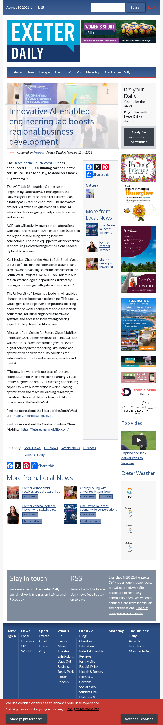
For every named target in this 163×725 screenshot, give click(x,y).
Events (62, 641)
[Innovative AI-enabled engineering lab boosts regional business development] (90, 193)
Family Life (87, 661)
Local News (32, 448)
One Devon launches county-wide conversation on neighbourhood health (97, 509)
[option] (119, 31)
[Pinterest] (105, 167)
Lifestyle (44, 72)
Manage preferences (26, 719)
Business (89, 448)
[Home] (44, 41)
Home (18, 72)
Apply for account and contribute (139, 137)
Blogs (83, 636)
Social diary (87, 687)
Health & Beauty (91, 521)
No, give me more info (83, 709)
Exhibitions (66, 656)
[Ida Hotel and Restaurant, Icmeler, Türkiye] (138, 324)
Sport (59, 72)
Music (62, 646)
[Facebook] (89, 167)
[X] (97, 167)
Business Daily (34, 455)
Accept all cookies (139, 719)
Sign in (11, 636)
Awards (134, 641)
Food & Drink (88, 666)
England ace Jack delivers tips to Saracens (133, 458)
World (26, 651)
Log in (152, 7)
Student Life (88, 692)
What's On (74, 72)
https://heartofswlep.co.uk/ (34, 416)
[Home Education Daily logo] (138, 377)
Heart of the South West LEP (36, 163)
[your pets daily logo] (138, 361)
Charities (106, 496)
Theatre (63, 651)
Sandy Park (66, 671)
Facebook (17, 599)
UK (23, 646)
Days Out (64, 661)
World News (70, 448)
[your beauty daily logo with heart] (138, 408)
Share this (101, 174)
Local (25, 636)
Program (38, 152)
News (30, 72)
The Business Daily (117, 72)
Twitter (54, 594)
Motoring (92, 72)
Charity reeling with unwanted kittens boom (107, 267)
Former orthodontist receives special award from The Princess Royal (41, 491)
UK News (51, 448)
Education (86, 646)
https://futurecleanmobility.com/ (45, 429)
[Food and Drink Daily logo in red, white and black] (138, 392)
